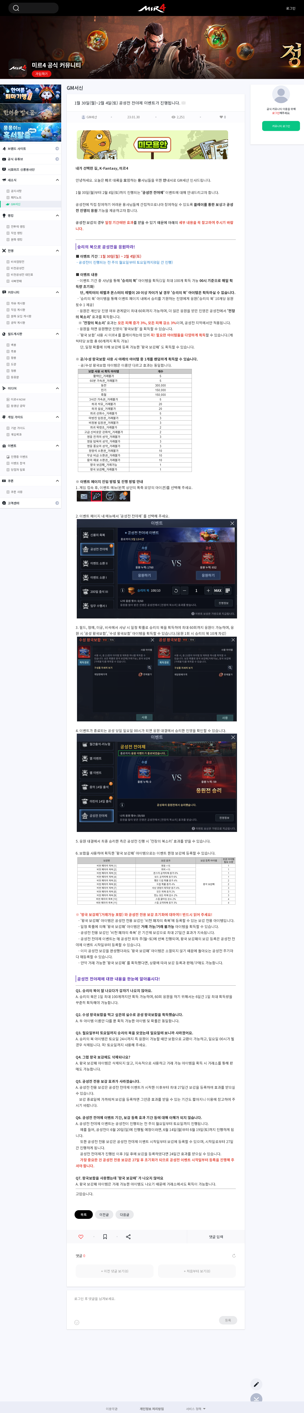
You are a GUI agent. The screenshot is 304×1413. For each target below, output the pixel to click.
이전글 (104, 1214)
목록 (84, 1214)
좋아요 (81, 1236)
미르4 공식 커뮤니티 (152, 8)
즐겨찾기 (105, 1236)
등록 (228, 1320)
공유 (128, 1236)
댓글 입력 (216, 1236)
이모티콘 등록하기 (76, 1322)
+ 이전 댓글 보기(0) (114, 1271)
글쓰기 (256, 1384)
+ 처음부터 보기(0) (197, 1271)
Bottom (256, 1399)
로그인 (291, 8)
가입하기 (41, 73)
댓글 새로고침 (233, 1255)
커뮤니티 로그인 (281, 126)
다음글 (124, 1214)
